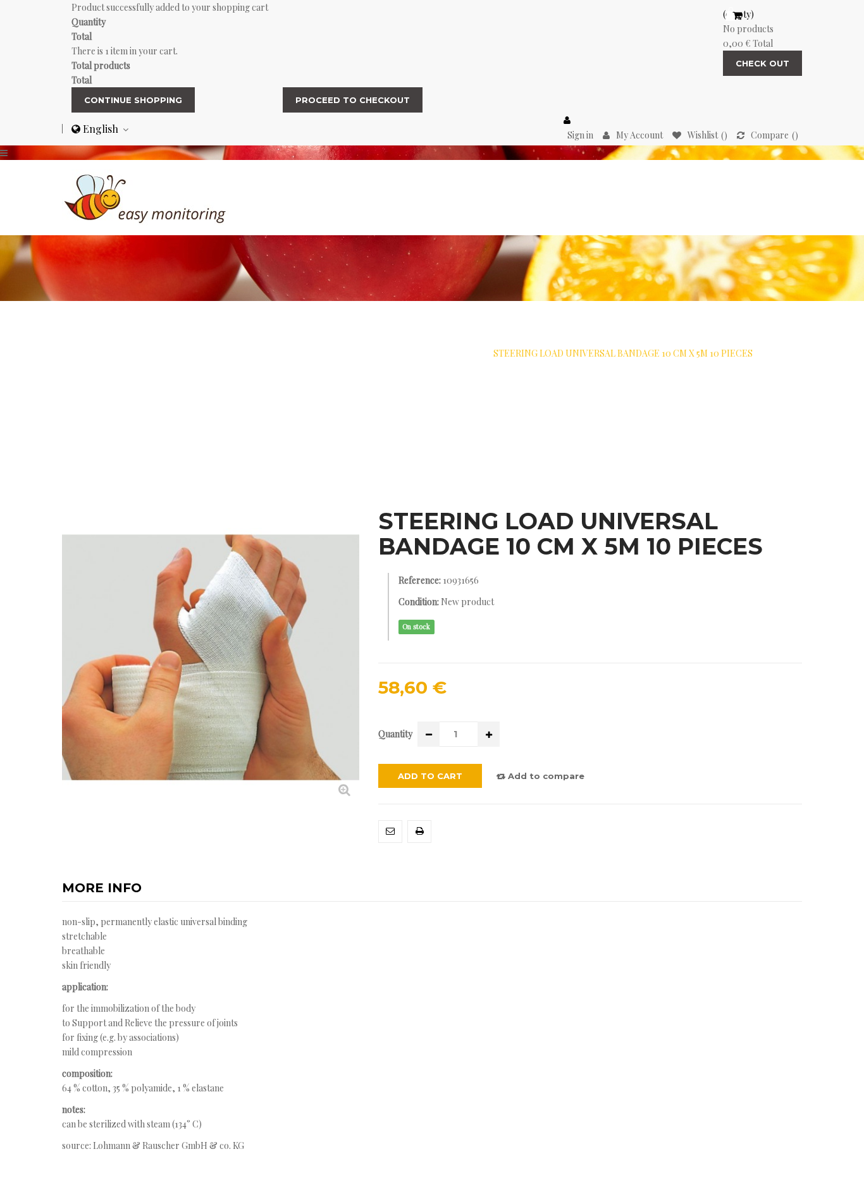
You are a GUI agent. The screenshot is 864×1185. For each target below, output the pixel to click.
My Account (639, 135)
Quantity (395, 734)
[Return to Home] (115, 353)
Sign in (580, 135)
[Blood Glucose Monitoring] (145, 196)
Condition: (418, 602)
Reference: (419, 580)
